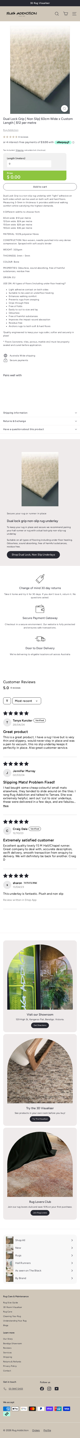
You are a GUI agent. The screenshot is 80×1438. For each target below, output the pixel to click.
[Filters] (7, 700)
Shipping (19, 150)
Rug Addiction (10, 130)
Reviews (7, 1348)
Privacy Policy (10, 1366)
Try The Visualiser (40, 1119)
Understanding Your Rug (15, 1321)
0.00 (15, 177)
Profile (47, 1430)
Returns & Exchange (14, 421)
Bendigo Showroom (12, 1343)
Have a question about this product (23, 429)
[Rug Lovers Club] (40, 1164)
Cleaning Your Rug (12, 1316)
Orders (36, 1430)
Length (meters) (16, 158)
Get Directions (40, 1025)
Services (7, 1352)
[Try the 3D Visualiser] (40, 1070)
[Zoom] (64, 108)
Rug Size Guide (10, 1302)
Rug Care (7, 1312)
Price (10, 173)
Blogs (5, 1325)
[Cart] (65, 13)
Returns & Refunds (12, 1361)
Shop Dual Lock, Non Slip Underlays (33, 554)
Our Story (8, 1339)
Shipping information (15, 412)
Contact (7, 1371)
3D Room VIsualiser (12, 1307)
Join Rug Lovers (40, 1213)
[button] (10, 137)
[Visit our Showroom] (40, 977)
